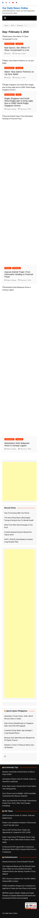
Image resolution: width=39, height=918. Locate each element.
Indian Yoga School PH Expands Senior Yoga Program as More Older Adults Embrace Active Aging (18, 839)
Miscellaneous (9, 94)
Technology (16, 268)
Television (19, 44)
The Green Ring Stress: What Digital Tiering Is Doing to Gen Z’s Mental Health (19, 519)
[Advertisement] (19, 481)
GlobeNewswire (11, 857)
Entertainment (9, 44)
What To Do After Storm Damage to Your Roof (18, 526)
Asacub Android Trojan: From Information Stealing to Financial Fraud (18, 274)
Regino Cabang (11, 109)
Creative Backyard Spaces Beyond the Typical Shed (18, 533)
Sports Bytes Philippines (16, 711)
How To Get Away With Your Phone (16, 513)
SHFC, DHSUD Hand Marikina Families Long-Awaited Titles (18, 541)
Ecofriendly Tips (11, 767)
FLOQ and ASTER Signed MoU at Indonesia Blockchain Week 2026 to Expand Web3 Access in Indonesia (19, 849)
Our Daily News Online (15, 8)
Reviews (7, 268)
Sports (18, 94)
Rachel (8, 53)
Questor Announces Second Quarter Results (18, 861)
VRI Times (8, 811)
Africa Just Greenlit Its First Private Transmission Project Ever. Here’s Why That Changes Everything (19, 803)
